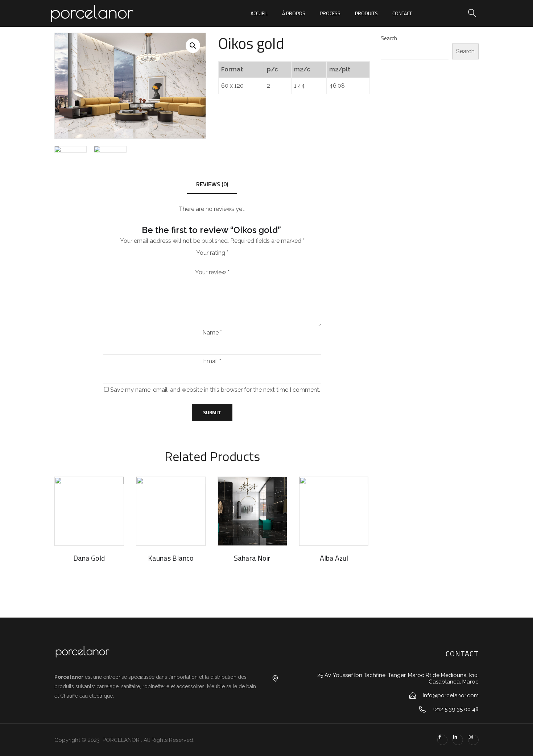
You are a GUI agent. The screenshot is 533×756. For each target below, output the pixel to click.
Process (330, 13)
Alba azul (334, 558)
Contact (402, 13)
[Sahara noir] (252, 511)
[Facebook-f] (442, 740)
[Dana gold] (89, 511)
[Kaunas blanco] (171, 511)
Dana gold (89, 558)
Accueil (259, 13)
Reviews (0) (212, 184)
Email (212, 361)
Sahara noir (252, 558)
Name (212, 333)
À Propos (293, 13)
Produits (366, 13)
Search (389, 38)
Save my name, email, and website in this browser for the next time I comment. (215, 390)
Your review (212, 272)
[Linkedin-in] (458, 740)
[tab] (212, 184)
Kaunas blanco (171, 558)
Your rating (212, 252)
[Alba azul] (334, 511)
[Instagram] (473, 740)
